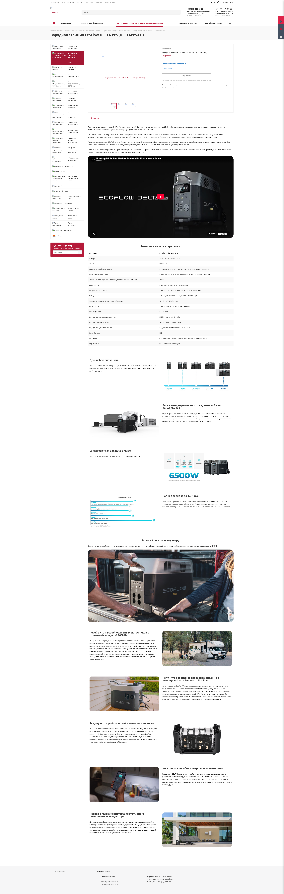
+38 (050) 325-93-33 (194, 9)
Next (140, 106)
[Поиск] (177, 12)
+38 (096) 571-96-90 (223, 9)
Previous (108, 106)
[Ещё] (230, 23)
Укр (215, 2)
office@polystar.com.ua (109, 881)
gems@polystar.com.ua (109, 884)
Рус (211, 2)
